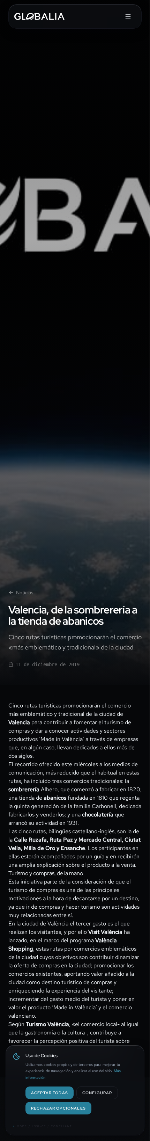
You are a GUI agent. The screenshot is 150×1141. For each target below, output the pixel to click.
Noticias (24, 592)
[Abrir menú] (128, 16)
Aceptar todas (49, 1092)
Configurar (97, 1092)
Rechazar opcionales (58, 1108)
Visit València (105, 932)
